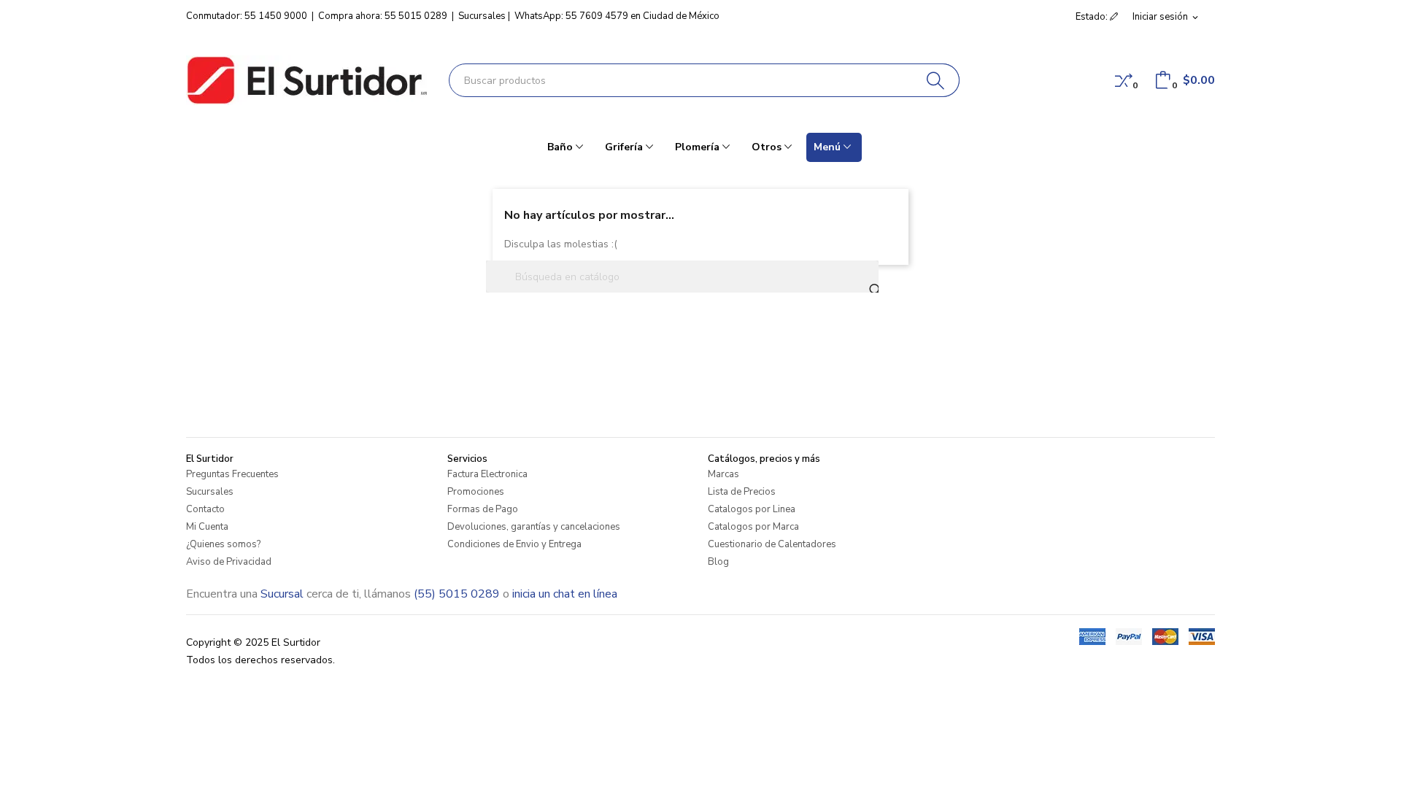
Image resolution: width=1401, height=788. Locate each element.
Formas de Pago (482, 509)
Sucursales (482, 16)
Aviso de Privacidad (228, 561)
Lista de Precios (742, 491)
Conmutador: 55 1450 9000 (246, 16)
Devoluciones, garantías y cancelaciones (533, 526)
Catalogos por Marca (753, 526)
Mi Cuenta (207, 526)
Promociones (475, 491)
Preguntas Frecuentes (232, 474)
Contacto (205, 509)
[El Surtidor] (306, 80)
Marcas (723, 474)
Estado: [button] (1093, 16)
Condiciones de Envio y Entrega (514, 544)
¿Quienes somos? (223, 544)
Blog (718, 561)
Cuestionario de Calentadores (772, 544)
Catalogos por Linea (751, 509)
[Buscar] (936, 80)
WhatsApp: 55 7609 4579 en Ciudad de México (616, 16)
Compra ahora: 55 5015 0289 (382, 16)
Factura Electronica (487, 474)
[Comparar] (1123, 80)
